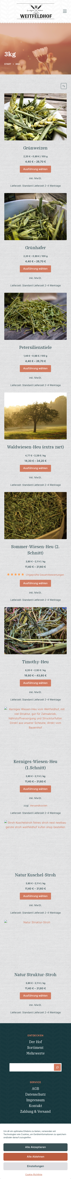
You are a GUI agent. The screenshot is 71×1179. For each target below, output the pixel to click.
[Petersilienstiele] (35, 316)
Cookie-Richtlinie (33, 1174)
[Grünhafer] (35, 216)
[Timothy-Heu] (35, 630)
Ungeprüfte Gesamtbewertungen (45, 574)
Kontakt (35, 1105)
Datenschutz (35, 1094)
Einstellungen (35, 1166)
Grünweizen (35, 148)
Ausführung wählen (35, 169)
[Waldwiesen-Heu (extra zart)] (35, 416)
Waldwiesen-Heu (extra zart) (35, 447)
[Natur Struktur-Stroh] (35, 943)
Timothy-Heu (35, 661)
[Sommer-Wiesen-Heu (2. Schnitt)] (35, 515)
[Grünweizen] (35, 116)
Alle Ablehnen (35, 1156)
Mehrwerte (35, 1053)
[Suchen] (57, 1067)
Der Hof (35, 1041)
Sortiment (35, 1047)
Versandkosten (38, 805)
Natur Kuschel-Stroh (35, 875)
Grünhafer (35, 247)
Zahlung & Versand (35, 1111)
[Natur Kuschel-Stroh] (35, 843)
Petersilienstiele (35, 347)
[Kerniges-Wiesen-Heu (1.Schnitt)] (35, 730)
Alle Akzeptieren (35, 1147)
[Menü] (65, 11)
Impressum (35, 1100)
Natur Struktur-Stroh (35, 974)
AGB (35, 1088)
